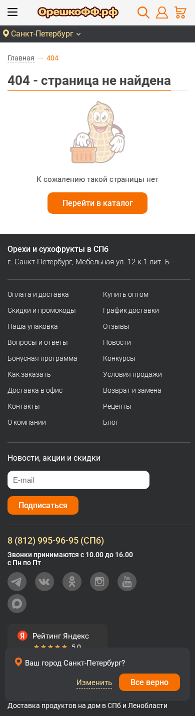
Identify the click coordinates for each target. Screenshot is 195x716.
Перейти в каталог (97, 203)
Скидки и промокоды (42, 310)
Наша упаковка (33, 326)
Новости (117, 342)
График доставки (131, 310)
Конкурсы (119, 358)
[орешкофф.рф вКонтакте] (44, 581)
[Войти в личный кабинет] (162, 12)
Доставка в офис (35, 390)
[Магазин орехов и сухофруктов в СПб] (78, 13)
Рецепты (117, 406)
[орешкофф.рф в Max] (17, 603)
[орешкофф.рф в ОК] (72, 581)
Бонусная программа (43, 358)
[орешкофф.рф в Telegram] (17, 581)
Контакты (24, 406)
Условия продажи (132, 374)
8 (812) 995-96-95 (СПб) (56, 540)
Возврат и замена (132, 390)
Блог (110, 422)
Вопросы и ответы (38, 342)
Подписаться (43, 505)
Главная (21, 58)
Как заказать (29, 374)
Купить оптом (125, 294)
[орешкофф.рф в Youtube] (127, 581)
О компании (27, 422)
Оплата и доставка (38, 294)
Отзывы (116, 326)
